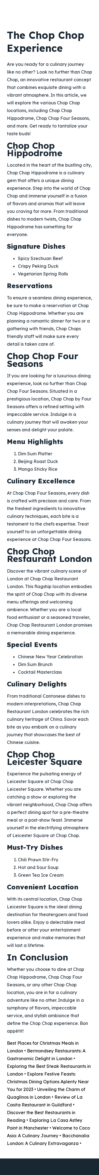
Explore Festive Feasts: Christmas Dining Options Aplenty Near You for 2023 (48, 1081)
